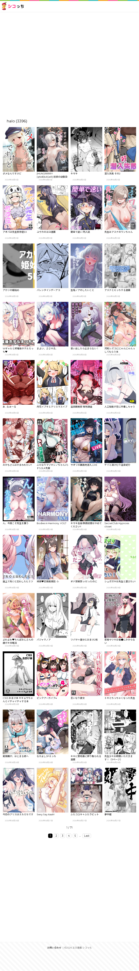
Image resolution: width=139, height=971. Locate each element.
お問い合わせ (54, 947)
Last (86, 835)
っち (16, 6)
